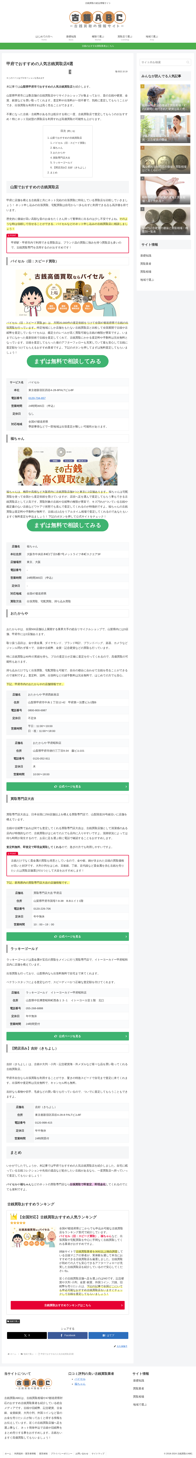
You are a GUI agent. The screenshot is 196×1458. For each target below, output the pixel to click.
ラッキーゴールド (63, 162)
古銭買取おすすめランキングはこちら (67, 1305)
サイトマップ (98, 1453)
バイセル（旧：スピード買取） (70, 142)
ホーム (8, 1453)
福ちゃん (58, 147)
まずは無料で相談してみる (67, 361)
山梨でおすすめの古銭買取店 (66, 137)
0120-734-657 (37, 398)
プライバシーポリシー (61, 1453)
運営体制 (43, 1453)
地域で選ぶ (14, 1321)
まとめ (53, 172)
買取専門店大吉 (61, 157)
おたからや (59, 152)
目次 (63, 130)
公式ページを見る (70, 786)
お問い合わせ (81, 1453)
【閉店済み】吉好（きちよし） (70, 167)
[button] (188, 62)
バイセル (80, 1379)
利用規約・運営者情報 (25, 1453)
